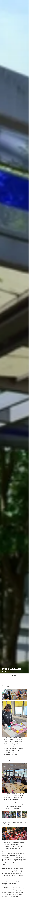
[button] (6, 814)
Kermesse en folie (8, 760)
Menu (15, 675)
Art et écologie (7, 686)
